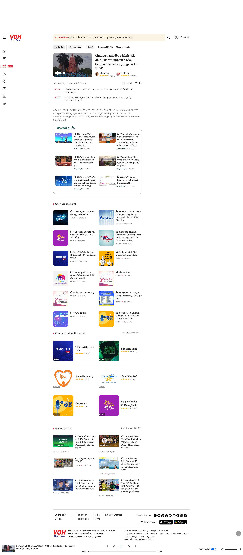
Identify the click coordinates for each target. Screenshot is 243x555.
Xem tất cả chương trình (131, 333)
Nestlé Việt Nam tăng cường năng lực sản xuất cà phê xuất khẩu (127, 315)
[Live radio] (15, 66)
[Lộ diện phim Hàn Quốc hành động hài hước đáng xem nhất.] (60, 278)
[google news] (174, 516)
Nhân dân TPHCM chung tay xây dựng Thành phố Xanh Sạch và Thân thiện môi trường (128, 236)
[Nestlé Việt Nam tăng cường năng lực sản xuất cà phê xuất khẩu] (106, 319)
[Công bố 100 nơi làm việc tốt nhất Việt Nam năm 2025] (107, 181)
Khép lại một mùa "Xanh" (85, 459)
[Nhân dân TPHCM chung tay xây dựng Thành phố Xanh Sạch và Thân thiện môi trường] (106, 238)
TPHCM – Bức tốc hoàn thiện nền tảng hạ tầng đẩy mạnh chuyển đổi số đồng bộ (128, 215)
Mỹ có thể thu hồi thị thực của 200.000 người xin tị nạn (83, 255)
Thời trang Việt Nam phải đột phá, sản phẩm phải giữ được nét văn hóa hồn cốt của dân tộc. (84, 140)
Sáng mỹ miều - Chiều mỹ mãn (129, 403)
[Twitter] (181, 516)
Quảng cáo (60, 514)
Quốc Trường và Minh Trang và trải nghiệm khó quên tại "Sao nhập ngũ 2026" (85, 484)
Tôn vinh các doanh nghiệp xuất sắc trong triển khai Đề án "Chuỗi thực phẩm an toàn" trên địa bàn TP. (128, 140)
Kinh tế (90, 47)
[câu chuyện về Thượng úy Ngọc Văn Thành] (60, 217)
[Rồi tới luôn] (106, 278)
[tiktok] (162, 516)
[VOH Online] (59, 533)
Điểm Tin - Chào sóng (83, 292)
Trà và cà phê (79, 312)
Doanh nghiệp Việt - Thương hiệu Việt (114, 47)
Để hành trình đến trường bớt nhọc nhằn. (126, 253)
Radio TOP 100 (63, 428)
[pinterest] (166, 516)
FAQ (98, 519)
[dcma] (177, 516)
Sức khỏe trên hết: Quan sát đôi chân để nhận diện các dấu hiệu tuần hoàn (130, 464)
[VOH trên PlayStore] (180, 522)
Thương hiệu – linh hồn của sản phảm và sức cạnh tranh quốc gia (84, 161)
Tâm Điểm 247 (129, 376)
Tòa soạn (82, 514)
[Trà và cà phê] (60, 319)
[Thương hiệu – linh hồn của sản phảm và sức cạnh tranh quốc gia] (63, 161)
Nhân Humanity (84, 376)
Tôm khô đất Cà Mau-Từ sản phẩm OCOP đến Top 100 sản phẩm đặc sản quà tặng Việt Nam (130, 486)
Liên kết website (113, 514)
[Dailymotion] (185, 516)
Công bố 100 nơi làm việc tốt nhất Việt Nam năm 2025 (127, 180)
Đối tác (58, 519)
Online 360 (81, 403)
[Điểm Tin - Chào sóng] (60, 298)
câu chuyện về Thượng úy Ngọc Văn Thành (82, 213)
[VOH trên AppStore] (166, 522)
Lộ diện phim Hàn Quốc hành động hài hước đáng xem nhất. (82, 275)
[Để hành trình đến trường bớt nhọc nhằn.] (106, 258)
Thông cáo (83, 519)
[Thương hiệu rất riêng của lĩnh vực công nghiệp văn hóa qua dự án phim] (107, 161)
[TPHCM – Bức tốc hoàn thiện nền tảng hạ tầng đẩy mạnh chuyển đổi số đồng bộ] (106, 217)
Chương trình (75, 47)
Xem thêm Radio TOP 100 (130, 428)
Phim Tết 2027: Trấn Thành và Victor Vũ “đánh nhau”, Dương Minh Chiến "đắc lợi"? (131, 442)
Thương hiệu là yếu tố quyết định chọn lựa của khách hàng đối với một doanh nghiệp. (85, 181)
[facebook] (155, 516)
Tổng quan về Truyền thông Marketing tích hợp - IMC (129, 295)
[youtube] (158, 516)
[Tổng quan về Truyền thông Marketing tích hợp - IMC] (106, 298)
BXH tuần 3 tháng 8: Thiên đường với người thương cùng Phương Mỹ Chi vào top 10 (85, 442)
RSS (98, 514)
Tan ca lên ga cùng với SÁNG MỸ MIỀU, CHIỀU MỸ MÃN (82, 234)
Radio (60, 47)
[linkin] (170, 516)
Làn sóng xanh (129, 348)
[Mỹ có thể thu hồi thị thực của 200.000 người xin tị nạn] (60, 258)
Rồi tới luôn (124, 272)
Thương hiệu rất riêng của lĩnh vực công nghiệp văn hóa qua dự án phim (128, 161)
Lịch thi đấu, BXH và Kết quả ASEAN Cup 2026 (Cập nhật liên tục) (100, 37)
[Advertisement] (167, 92)
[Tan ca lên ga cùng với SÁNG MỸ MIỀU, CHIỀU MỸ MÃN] (60, 238)
